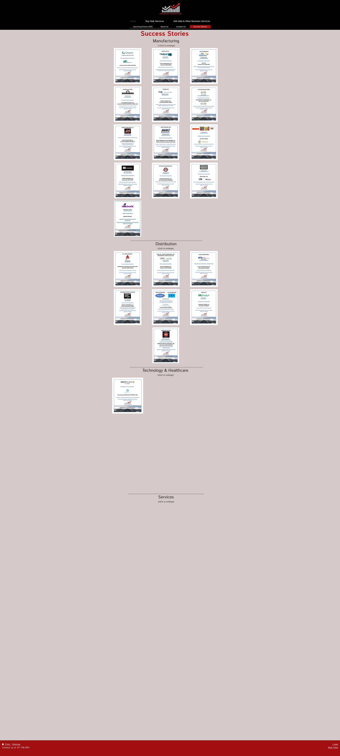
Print (7, 744)
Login (335, 744)
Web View (333, 747)
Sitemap (16, 744)
